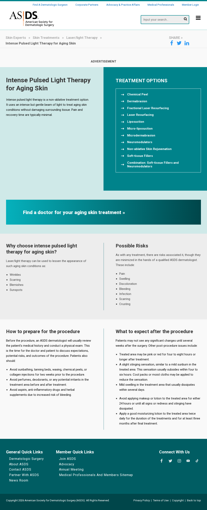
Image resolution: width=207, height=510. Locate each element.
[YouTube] (188, 461)
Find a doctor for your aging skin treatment (73, 212)
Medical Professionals (161, 4)
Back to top (194, 500)
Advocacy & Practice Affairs (123, 4)
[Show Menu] (198, 21)
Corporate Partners (86, 4)
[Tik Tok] (197, 461)
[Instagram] (179, 461)
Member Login (190, 4)
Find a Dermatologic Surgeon (50, 4)
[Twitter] (170, 461)
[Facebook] (161, 461)
